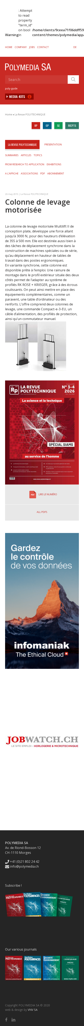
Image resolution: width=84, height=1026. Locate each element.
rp (35, 125)
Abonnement (55, 173)
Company (21, 47)
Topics (38, 155)
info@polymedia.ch (24, 866)
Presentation (53, 144)
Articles (26, 155)
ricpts (72, 125)
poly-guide (11, 88)
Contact (43, 47)
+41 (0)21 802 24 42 (24, 861)
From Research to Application (24, 164)
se (58, 125)
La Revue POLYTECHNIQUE (30, 114)
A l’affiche (11, 173)
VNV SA (33, 1010)
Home (8, 47)
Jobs (32, 47)
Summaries (11, 155)
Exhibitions (54, 164)
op (47, 125)
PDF (42, 173)
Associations (29, 173)
